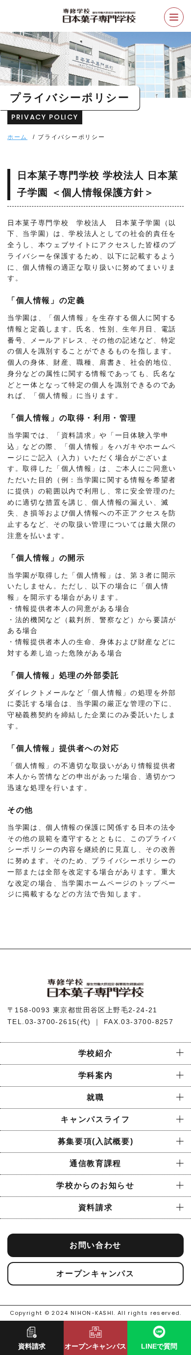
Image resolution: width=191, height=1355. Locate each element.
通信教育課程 (95, 1163)
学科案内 (95, 1075)
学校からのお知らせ (95, 1185)
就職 (95, 1097)
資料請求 (95, 1207)
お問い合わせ (95, 1245)
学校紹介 (95, 1053)
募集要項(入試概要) (96, 1141)
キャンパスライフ (95, 1119)
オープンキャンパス (95, 1273)
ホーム (17, 137)
